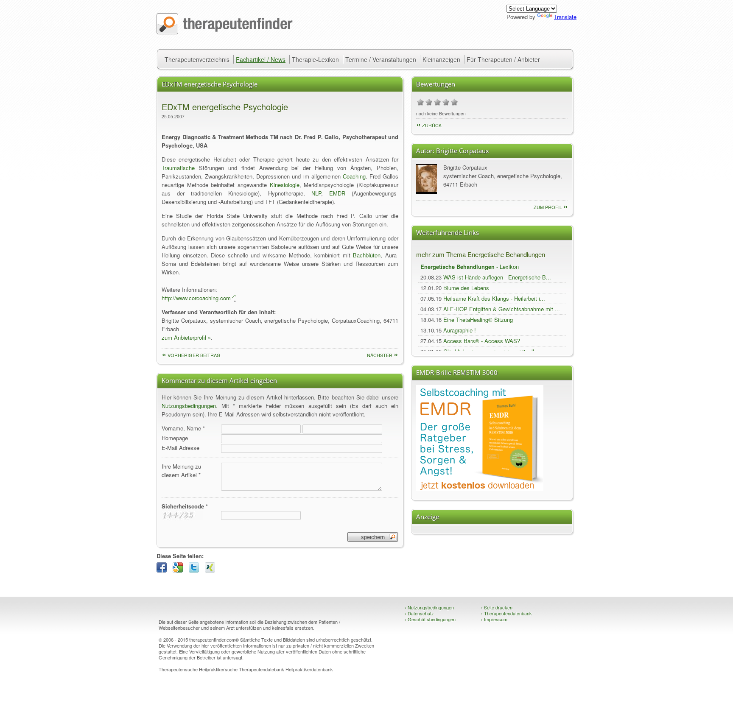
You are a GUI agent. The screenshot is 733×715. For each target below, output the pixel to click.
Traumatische (178, 168)
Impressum (494, 619)
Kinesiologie (284, 185)
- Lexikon (469, 267)
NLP (316, 193)
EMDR (337, 193)
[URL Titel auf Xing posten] (212, 570)
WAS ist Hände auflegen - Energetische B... (497, 277)
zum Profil (548, 207)
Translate (565, 17)
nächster (379, 355)
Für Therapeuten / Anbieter (503, 59)
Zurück (432, 125)
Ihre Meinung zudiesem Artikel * (181, 470)
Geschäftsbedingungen (430, 619)
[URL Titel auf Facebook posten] (164, 570)
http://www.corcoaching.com (196, 298)
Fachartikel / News (260, 59)
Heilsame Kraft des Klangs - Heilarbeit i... (494, 298)
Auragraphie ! (459, 330)
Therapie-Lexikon (315, 59)
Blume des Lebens (466, 288)
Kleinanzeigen (441, 59)
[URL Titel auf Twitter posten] (196, 570)
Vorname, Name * (183, 428)
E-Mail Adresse (180, 448)
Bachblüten (366, 255)
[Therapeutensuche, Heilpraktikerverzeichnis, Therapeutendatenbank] (225, 32)
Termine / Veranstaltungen (380, 59)
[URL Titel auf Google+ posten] (180, 570)
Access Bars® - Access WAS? (481, 341)
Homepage (175, 438)
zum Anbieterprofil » (186, 337)
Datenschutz (419, 613)
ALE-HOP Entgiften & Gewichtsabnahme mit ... (501, 309)
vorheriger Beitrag (194, 355)
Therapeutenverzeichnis (197, 59)
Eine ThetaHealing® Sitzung (478, 320)
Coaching (354, 176)
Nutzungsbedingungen (189, 406)
